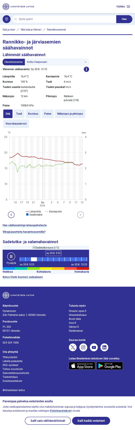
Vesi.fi (72, 322)
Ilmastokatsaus (78, 315)
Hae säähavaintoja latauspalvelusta (25, 225)
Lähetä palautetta (12, 361)
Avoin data (75, 318)
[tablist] (46, 119)
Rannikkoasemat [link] (56, 29)
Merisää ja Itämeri (31, 29)
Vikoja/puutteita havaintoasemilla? (24, 231)
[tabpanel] (46, 173)
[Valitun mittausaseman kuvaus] (86, 69)
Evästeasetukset (12, 380)
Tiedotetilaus (10, 377)
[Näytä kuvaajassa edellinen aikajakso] (11, 214)
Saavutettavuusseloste (16, 373)
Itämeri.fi (74, 326)
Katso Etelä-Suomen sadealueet (23, 277)
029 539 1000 (11, 342)
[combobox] (66, 19)
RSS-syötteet (10, 365)
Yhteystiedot (10, 357)
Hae (124, 19)
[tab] (8, 114)
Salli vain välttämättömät (47, 420)
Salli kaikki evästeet (91, 420)
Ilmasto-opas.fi (77, 311)
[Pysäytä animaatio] (11, 256)
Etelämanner (76, 330)
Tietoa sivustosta (13, 369)
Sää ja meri (9, 29)
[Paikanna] (7, 19)
